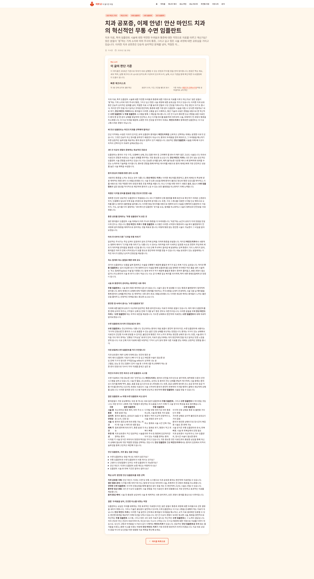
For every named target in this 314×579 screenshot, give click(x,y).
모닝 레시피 (193, 4)
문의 (223, 4)
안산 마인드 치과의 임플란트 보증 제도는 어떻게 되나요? (133, 465)
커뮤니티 (215, 4)
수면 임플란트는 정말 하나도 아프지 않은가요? (129, 456)
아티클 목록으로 (158, 541)
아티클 (162, 4)
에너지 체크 (172, 4)
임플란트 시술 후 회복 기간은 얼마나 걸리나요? (129, 468)
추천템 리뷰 (205, 4)
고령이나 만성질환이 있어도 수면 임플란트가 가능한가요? (134, 462)
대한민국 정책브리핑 (189, 87)
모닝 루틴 (183, 4)
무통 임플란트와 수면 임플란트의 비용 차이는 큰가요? (132, 459)
